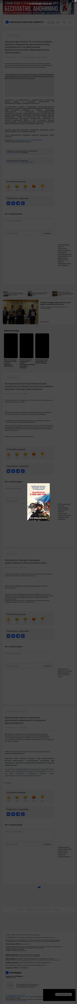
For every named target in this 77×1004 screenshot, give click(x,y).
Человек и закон (13, 35)
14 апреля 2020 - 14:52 (11, 567)
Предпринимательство (16, 711)
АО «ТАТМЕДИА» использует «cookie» (18, 996)
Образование (12, 377)
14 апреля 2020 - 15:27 (11, 57)
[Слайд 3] (38, 326)
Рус (48, 22)
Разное (56, 910)
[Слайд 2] (36, 326)
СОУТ (49, 910)
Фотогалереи (32, 910)
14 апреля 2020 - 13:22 (11, 727)
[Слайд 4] (40, 326)
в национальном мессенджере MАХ (20, 162)
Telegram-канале (14, 152)
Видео (41, 910)
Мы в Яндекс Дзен (64, 994)
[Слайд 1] (34, 326)
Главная (21, 910)
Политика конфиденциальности (16, 1000)
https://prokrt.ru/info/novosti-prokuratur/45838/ (27, 140)
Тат (58, 22)
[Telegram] (18, 203)
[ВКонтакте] (8, 203)
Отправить (47, 233)
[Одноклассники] (13, 203)
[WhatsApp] (23, 203)
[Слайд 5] (42, 326)
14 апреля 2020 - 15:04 (11, 393)
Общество (11, 554)
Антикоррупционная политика (16, 995)
